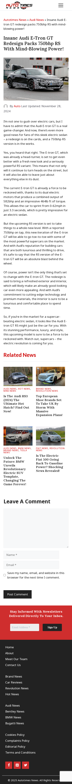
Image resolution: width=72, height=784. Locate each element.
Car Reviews (13, 682)
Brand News (43, 388)
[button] (50, 5)
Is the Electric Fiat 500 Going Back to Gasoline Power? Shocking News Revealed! (49, 463)
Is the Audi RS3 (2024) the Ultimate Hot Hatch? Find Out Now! (16, 403)
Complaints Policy (17, 741)
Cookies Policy (15, 735)
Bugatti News (14, 723)
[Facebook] (8, 765)
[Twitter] (25, 765)
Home (9, 647)
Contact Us (13, 665)
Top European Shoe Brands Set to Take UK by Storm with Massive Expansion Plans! (49, 405)
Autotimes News (14, 20)
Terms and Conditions (20, 752)
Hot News (24, 388)
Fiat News (42, 448)
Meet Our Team (16, 659)
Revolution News (47, 390)
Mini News (9, 390)
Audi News (36, 20)
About (9, 653)
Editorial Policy (15, 747)
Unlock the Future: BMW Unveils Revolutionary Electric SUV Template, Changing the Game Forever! (14, 471)
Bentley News (14, 711)
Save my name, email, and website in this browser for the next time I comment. (35, 575)
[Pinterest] (17, 765)
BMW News (24, 448)
